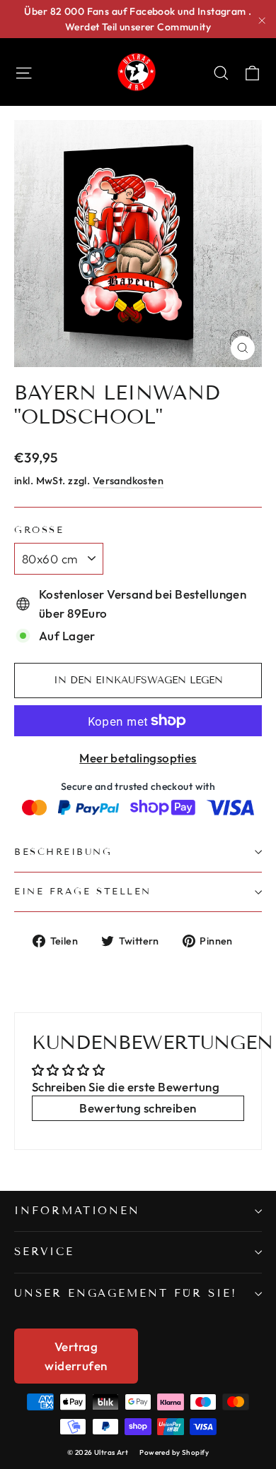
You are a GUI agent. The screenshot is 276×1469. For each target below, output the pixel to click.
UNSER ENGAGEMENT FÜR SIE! (125, 1293)
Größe (39, 530)
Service (44, 1251)
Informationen (77, 1210)
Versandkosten (128, 480)
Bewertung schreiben (137, 1108)
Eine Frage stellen (82, 891)
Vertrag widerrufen (76, 1356)
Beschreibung (63, 852)
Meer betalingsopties (138, 757)
